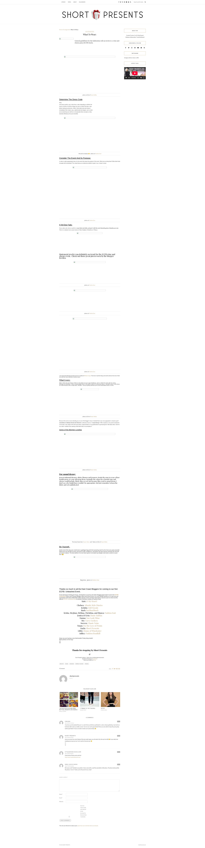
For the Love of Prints (92, 625)
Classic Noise (86, 542)
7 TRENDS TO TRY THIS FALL (87, 708)
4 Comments (62, 668)
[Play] (126, 78)
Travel (86, 663)
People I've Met (79, 663)
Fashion (72, 663)
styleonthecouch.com (73, 752)
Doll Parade (93, 607)
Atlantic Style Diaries (93, 605)
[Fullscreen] (143, 78)
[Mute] (141, 78)
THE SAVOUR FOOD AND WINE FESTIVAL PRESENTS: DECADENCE (68, 709)
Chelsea (67, 721)
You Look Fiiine (93, 618)
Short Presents (92, 628)
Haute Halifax (94, 95)
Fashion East (98, 153)
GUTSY (103, 708)
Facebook (95, 658)
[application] (135, 73)
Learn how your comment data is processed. (88, 825)
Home (60, 29)
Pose (95, 660)
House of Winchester (92, 631)
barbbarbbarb (92, 610)
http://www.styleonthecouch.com (72, 757)
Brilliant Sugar (87, 375)
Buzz (66, 663)
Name (61, 794)
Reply (119, 721)
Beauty (62, 663)
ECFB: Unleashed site (69, 599)
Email (60, 798)
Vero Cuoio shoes (71, 764)
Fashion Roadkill (93, 633)
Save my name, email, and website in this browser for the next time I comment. (83, 811)
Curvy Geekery (91, 620)
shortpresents (74, 676)
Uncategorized (66, 29)
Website (61, 801)
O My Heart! (92, 601)
